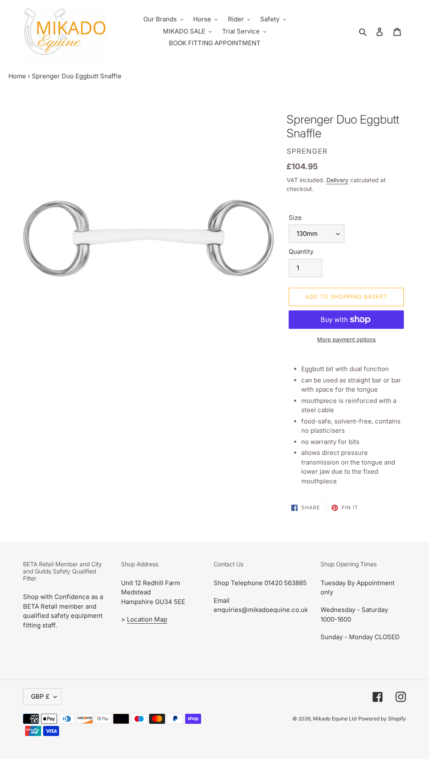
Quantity (301, 252)
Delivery (337, 179)
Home (17, 76)
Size (295, 218)
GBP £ (40, 696)
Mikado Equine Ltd (335, 718)
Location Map (147, 619)
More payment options (346, 339)
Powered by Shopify (382, 718)
